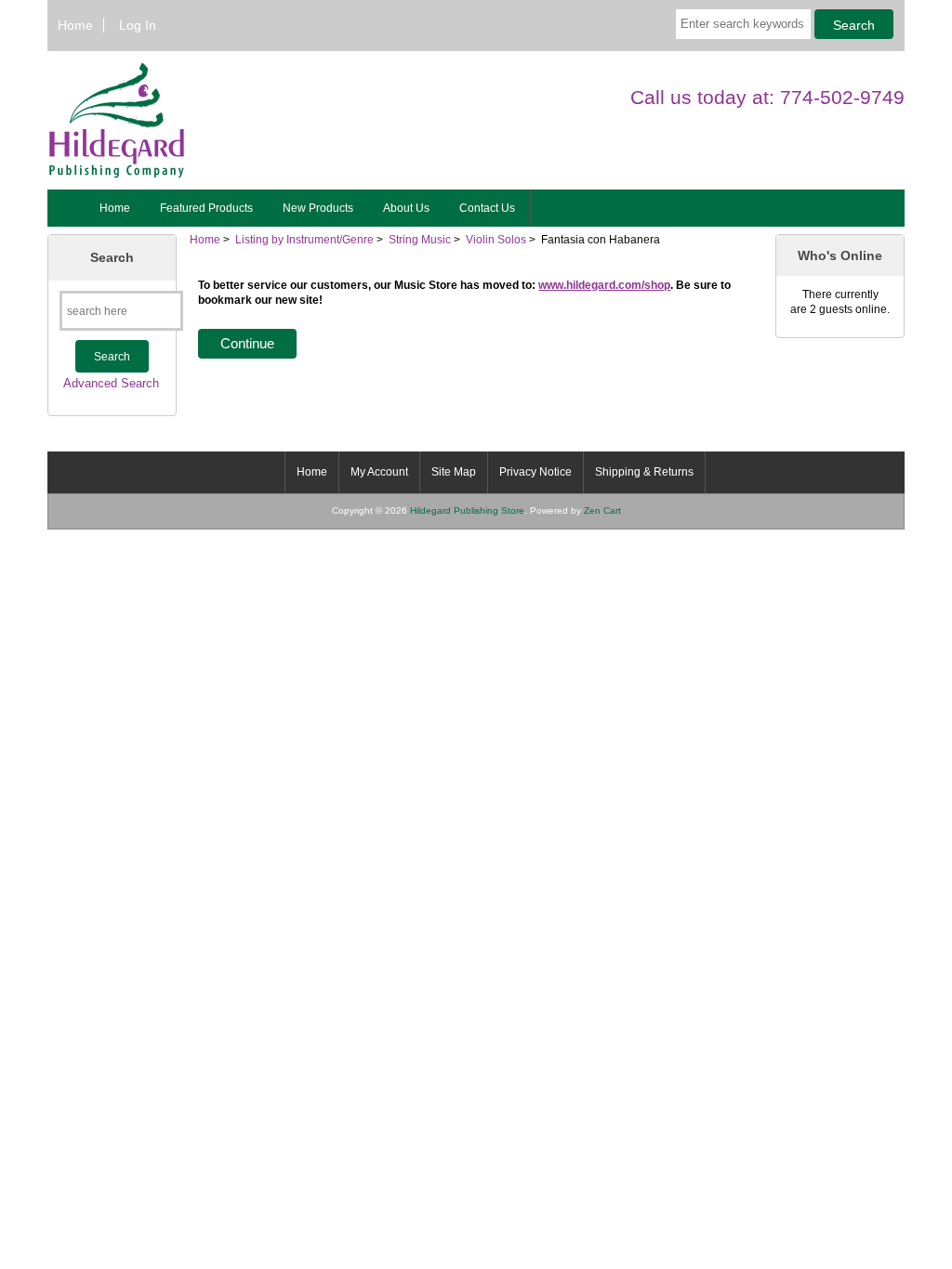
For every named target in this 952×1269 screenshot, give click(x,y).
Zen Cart (602, 510)
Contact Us (487, 208)
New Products (318, 208)
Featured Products (206, 208)
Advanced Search (111, 383)
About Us (406, 208)
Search (112, 257)
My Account (379, 471)
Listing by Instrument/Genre (304, 239)
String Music (420, 239)
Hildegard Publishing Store (467, 510)
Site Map (453, 471)
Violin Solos (496, 239)
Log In (137, 25)
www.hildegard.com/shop (604, 285)
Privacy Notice (535, 471)
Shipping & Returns (644, 471)
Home (75, 25)
